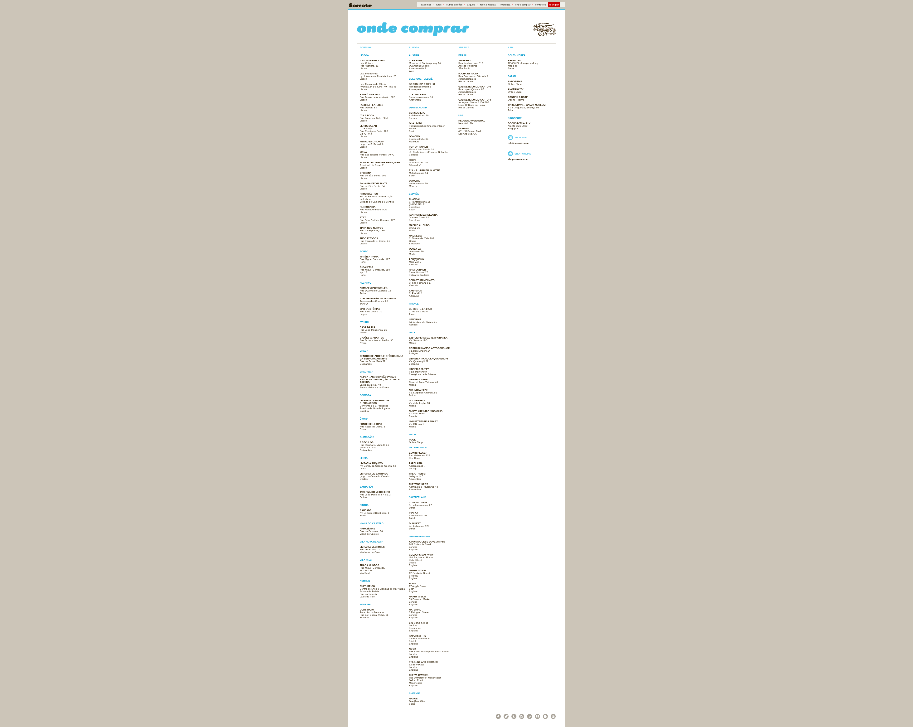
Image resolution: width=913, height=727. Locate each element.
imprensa (505, 4)
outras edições (454, 4)
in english (554, 4)
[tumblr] (513, 716)
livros (439, 4)
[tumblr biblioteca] (537, 716)
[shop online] (553, 716)
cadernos (426, 4)
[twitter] (506, 716)
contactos (540, 4)
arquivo (471, 4)
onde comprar (522, 4)
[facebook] (498, 716)
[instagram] (521, 716)
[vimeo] (529, 716)
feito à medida (488, 4)
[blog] (545, 716)
